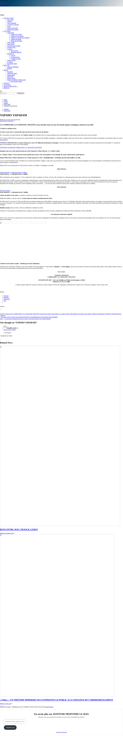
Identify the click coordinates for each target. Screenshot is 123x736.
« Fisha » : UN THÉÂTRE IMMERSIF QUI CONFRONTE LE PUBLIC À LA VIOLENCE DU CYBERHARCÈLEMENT (56, 700)
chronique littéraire (16, 52)
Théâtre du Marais (16, 39)
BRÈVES (6, 88)
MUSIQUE (10, 54)
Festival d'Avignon (45, 314)
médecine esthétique (13, 67)
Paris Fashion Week (16, 81)
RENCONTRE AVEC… (11, 86)
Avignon (6, 109)
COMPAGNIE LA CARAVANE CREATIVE (26, 314)
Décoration (10, 20)
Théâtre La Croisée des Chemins (20, 37)
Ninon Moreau (74, 314)
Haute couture (11, 78)
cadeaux (9, 21)
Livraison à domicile (13, 24)
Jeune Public (10, 44)
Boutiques (10, 72)
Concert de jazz (15, 57)
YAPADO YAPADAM (111, 314)
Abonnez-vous (10, 727)
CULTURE (7, 31)
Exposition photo (12, 63)
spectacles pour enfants (13, 46)
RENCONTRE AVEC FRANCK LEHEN (19, 529)
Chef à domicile (11, 23)
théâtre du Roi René (16, 41)
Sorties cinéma (11, 60)
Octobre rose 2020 (12, 28)
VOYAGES (7, 84)
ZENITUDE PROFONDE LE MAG (10, 8)
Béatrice (2, 119)
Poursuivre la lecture (61, 732)
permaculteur (3, 140)
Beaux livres (14, 50)
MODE (6, 70)
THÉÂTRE (10, 33)
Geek (8, 26)
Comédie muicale (16, 59)
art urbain (10, 62)
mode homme (11, 75)
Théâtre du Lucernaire (17, 36)
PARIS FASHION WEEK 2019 (16, 80)
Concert (13, 55)
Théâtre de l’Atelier (16, 34)
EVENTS (6, 83)
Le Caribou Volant (64, 314)
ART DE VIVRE (9, 18)
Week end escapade (12, 29)
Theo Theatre (11, 42)
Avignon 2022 (11, 47)
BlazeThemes (49, 707)
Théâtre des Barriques (98, 314)
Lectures (9, 49)
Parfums (9, 68)
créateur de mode (12, 73)
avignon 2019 (9, 314)
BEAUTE (6, 65)
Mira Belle (10, 76)
